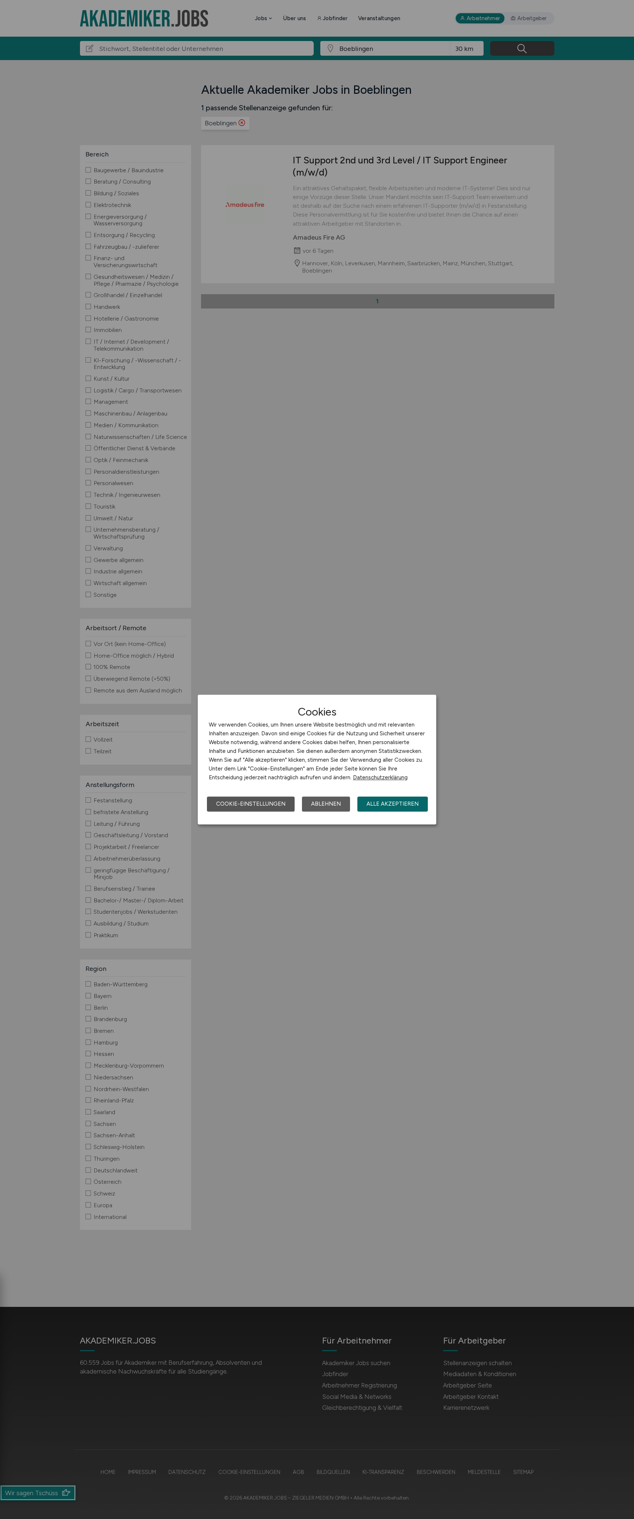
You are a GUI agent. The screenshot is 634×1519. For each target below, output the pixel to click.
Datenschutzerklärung (380, 777)
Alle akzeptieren (393, 804)
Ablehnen (326, 804)
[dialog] (317, 759)
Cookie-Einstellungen (250, 804)
